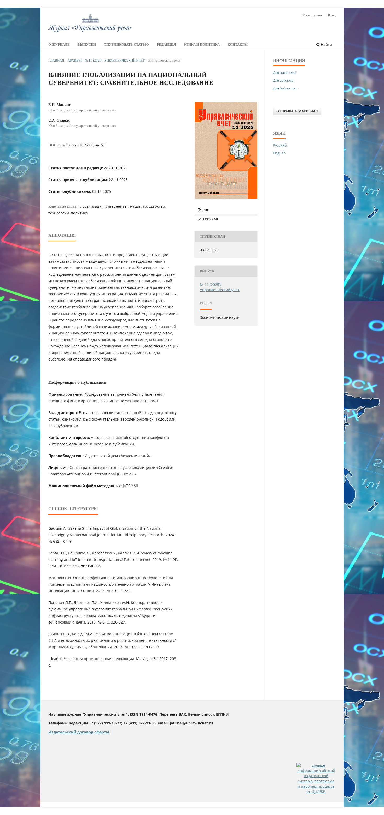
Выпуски (87, 44)
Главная (56, 60)
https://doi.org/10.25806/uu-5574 (82, 145)
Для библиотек (285, 88)
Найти (326, 44)
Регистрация (312, 15)
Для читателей (284, 72)
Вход (332, 15)
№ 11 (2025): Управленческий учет (115, 60)
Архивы (75, 60)
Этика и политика (202, 44)
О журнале (59, 44)
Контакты (238, 44)
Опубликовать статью (126, 44)
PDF (205, 210)
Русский (280, 145)
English (279, 153)
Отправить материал (297, 111)
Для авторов (283, 80)
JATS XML (210, 219)
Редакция (166, 44)
